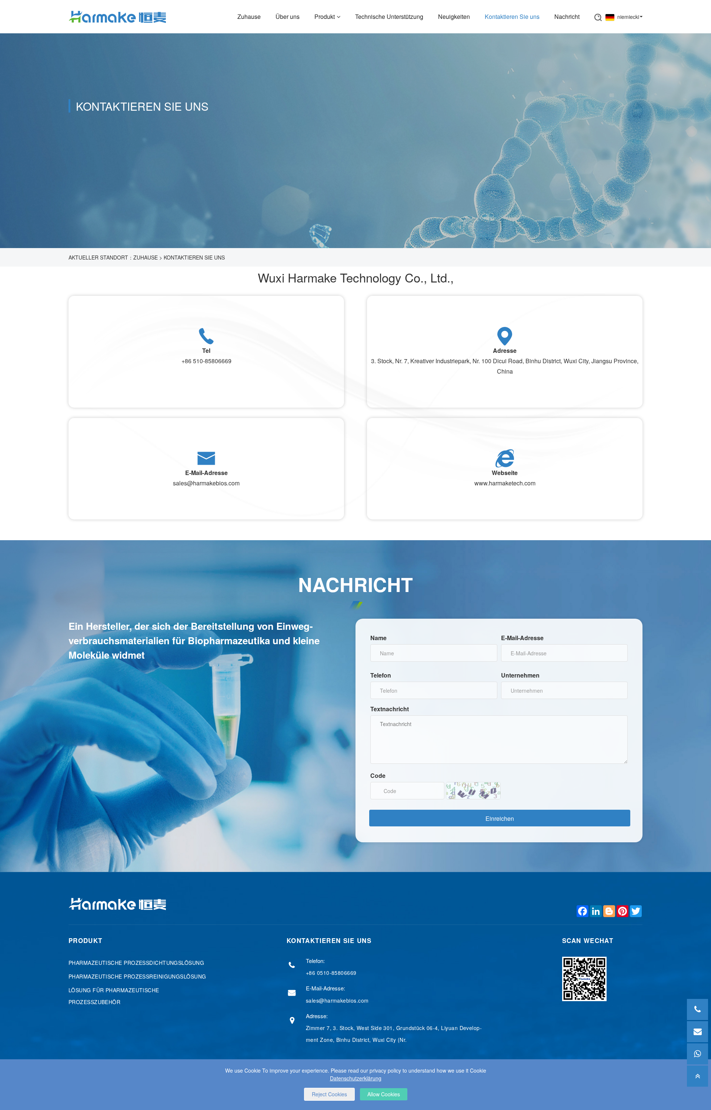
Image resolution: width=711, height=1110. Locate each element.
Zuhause (249, 16)
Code (377, 775)
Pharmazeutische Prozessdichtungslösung (136, 962)
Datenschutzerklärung (355, 1078)
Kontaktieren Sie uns (512, 16)
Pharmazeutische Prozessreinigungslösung (137, 976)
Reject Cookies (329, 1094)
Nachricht (567, 16)
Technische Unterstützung (389, 16)
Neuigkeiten (454, 16)
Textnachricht (389, 709)
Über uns (288, 16)
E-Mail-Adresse (522, 637)
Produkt (324, 16)
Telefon (380, 675)
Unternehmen (520, 675)
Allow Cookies (383, 1094)
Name (378, 637)
